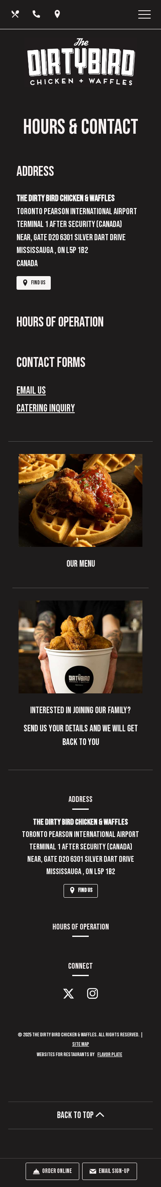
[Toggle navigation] (144, 14)
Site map (80, 1044)
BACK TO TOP (76, 1115)
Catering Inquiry (46, 408)
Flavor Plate (109, 1054)
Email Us (31, 390)
